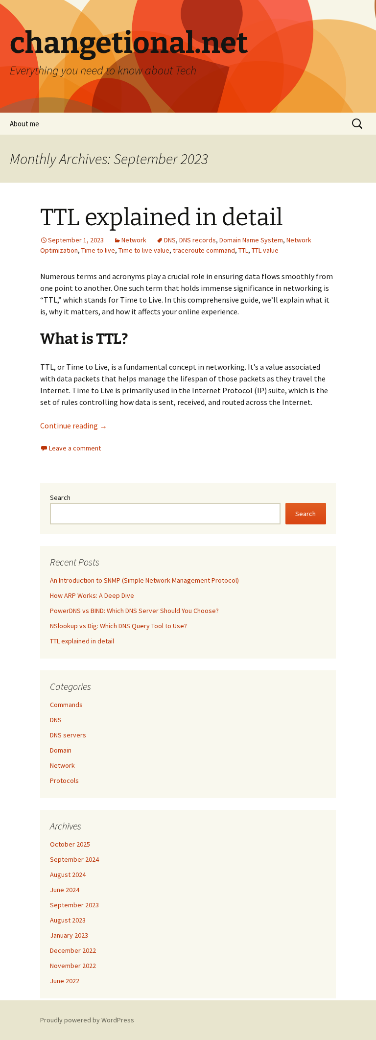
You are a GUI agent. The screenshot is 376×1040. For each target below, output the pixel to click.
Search (60, 497)
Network (133, 240)
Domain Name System (251, 240)
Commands (66, 704)
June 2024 (64, 889)
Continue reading (73, 425)
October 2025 (70, 844)
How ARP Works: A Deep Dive (92, 595)
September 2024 (74, 859)
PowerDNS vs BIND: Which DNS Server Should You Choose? (134, 610)
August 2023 (68, 920)
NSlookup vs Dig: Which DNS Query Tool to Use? (118, 625)
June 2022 (64, 980)
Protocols (64, 780)
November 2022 (73, 965)
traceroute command (204, 250)
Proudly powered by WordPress (87, 1020)
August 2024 (68, 874)
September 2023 (74, 904)
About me (24, 123)
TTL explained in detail (161, 217)
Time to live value (143, 250)
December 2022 (73, 950)
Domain (60, 750)
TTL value (265, 250)
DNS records (197, 240)
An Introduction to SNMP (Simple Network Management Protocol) (144, 580)
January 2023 (69, 935)
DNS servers (68, 735)
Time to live (98, 250)
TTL (243, 250)
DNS (170, 240)
